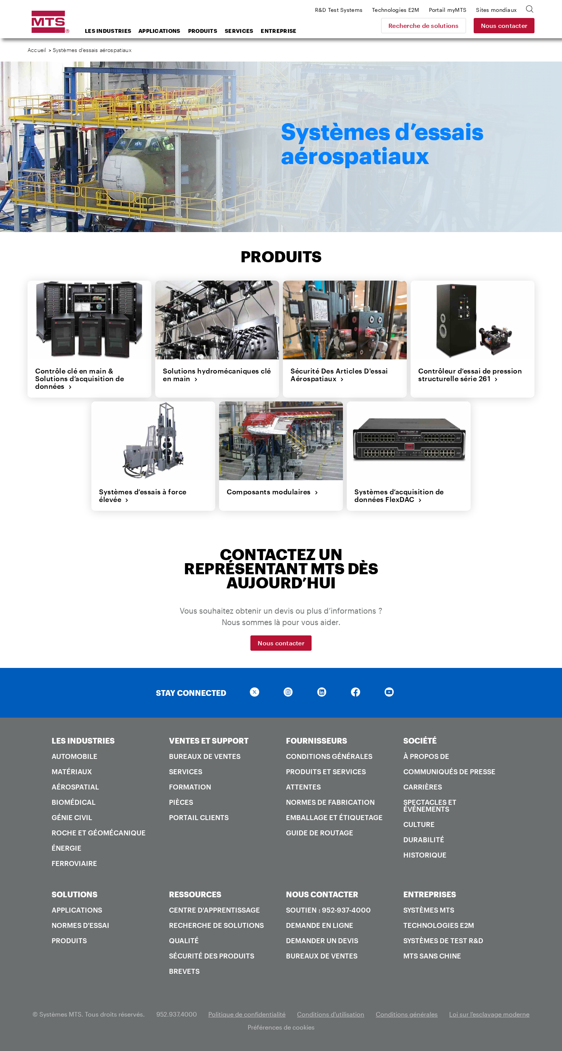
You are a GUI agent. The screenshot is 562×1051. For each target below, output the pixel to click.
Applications (159, 31)
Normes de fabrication (330, 802)
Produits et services (326, 771)
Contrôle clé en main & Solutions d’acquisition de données (79, 378)
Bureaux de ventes (204, 756)
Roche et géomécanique (99, 832)
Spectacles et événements (429, 805)
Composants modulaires (271, 491)
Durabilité (423, 839)
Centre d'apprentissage (214, 910)
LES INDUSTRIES (83, 740)
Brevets (184, 971)
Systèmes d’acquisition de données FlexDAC (399, 496)
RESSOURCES (195, 894)
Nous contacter (504, 25)
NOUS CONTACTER (322, 894)
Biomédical (74, 802)
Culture (419, 824)
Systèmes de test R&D (443, 940)
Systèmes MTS (428, 910)
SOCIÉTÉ (420, 740)
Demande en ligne (319, 925)
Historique (425, 855)
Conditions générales (329, 756)
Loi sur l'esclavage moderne (489, 1014)
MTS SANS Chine (432, 956)
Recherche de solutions (423, 25)
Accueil (37, 50)
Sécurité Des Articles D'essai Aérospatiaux (339, 375)
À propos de (426, 756)
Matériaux (72, 771)
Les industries (108, 31)
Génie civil (72, 817)
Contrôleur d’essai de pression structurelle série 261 (470, 375)
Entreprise (278, 31)
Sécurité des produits (211, 956)
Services (239, 31)
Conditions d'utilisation (330, 1014)
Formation (190, 787)
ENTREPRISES (429, 894)
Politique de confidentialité (247, 1014)
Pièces (181, 802)
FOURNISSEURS (316, 740)
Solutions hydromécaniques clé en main (217, 375)
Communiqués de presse (449, 771)
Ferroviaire (74, 863)
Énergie (66, 848)
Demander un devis (322, 940)
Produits (202, 31)
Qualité (184, 940)
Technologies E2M (438, 925)
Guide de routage (319, 832)
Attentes (303, 787)
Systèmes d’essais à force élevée (143, 496)
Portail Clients (199, 817)
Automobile (74, 756)
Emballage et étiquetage (334, 817)
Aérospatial (75, 787)
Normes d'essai (80, 925)
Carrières (422, 787)
